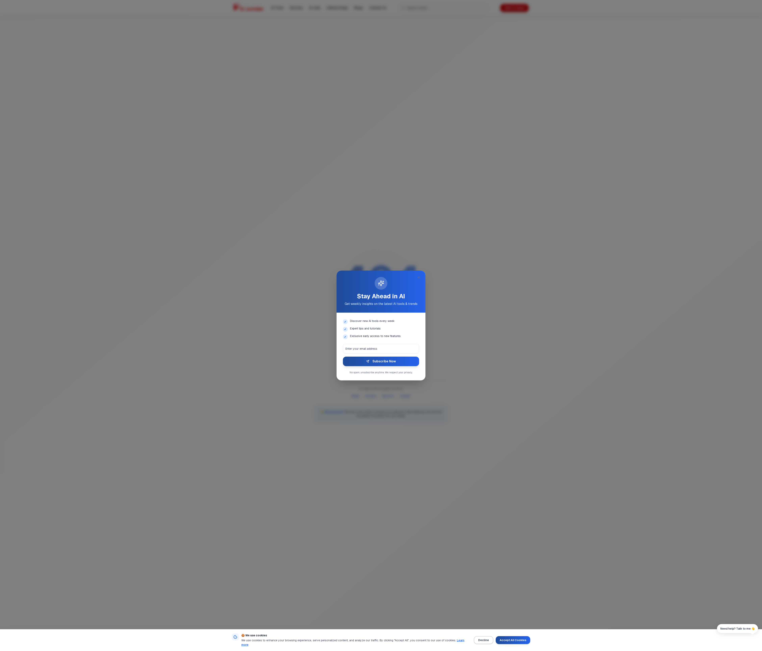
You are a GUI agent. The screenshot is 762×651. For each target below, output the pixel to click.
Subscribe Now (384, 361)
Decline (483, 640)
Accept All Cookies (513, 640)
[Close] (418, 277)
